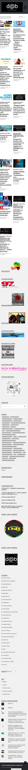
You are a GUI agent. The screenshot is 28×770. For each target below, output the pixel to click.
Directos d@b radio (7, 605)
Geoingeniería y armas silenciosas (10, 611)
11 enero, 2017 (16, 220)
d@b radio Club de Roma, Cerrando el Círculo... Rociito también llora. (12, 507)
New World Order (17, 452)
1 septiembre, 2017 (17, 79)
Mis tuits (3, 470)
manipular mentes (18, 448)
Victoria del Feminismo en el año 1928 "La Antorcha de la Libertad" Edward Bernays (19, 73)
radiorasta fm (12, 458)
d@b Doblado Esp (7, 584)
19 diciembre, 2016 (4, 253)
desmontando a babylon (14, 765)
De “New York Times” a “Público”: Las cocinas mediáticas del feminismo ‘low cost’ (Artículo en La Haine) (5, 38)
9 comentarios (17, 221)
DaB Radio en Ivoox (8, 485)
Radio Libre (16, 31)
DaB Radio (13, 426)
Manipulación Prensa (7, 448)
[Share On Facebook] (1, 193)
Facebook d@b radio (6, 476)
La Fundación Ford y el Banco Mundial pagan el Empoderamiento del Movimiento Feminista (6, 110)
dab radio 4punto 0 (7, 599)
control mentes (6, 422)
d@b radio (16, 204)
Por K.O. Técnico (6, 630)
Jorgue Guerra (6, 618)
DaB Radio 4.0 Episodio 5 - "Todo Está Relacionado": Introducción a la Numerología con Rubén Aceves (16, 734)
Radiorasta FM (4, 241)
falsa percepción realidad (19, 432)
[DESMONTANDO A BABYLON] (12, 11)
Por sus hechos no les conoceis (10, 633)
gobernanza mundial (7, 436)
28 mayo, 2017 (3, 217)
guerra (15, 436)
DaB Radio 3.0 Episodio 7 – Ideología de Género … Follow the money (6, 247)
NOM (24, 452)
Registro (5, 681)
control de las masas (7, 420)
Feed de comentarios (7, 691)
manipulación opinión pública (9, 446)
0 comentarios (4, 47)
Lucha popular (15, 438)
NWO (15, 454)
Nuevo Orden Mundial (7, 454)
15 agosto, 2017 (3, 140)
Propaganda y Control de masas (17, 456)
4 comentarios (5, 88)
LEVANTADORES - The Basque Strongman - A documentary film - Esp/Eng (15, 757)
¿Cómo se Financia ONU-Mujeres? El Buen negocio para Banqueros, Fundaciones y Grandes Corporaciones (6, 79)
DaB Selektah (6, 602)
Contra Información (7, 418)
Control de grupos (18, 418)
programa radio (21, 454)
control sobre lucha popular (18, 422)
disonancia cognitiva (20, 428)
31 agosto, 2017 (3, 118)
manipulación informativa (19, 442)
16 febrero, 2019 (3, 46)
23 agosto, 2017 (16, 116)
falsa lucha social (6, 432)
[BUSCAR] (25, 406)
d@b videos (5, 593)
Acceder (5, 684)
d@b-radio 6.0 (6, 596)
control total (5, 426)
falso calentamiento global (8, 434)
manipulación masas (7, 444)
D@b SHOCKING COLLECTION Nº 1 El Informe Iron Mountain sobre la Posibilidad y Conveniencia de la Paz (17, 721)
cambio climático (6, 577)
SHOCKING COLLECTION (9, 652)
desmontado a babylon (7, 428)
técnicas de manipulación (8, 460)
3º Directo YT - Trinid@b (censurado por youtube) (13, 489)
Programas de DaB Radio (8, 636)
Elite (3, 430)
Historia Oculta (22, 436)
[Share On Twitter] (1, 196)
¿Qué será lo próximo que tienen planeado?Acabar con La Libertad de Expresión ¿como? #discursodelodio (6, 180)
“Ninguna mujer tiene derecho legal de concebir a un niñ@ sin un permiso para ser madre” (19, 110)
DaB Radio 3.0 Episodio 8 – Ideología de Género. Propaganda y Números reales (18, 214)
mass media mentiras (7, 452)
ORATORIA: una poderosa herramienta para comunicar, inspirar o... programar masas (17, 740)
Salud (4, 649)
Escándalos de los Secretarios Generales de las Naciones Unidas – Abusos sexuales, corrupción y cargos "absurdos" (19, 42)
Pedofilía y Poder (7, 624)
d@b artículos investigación (17, 29)
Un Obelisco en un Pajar (8, 661)
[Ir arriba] (25, 762)
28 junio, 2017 (3, 188)
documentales (6, 608)
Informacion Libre (5, 28)
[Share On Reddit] (1, 204)
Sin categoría (6, 655)
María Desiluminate (6, 450)
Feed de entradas (7, 687)
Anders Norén (8, 767)
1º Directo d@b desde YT (8, 497)
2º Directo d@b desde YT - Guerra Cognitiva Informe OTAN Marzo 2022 (13, 493)
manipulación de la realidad (9, 440)
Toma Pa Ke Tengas (7, 658)
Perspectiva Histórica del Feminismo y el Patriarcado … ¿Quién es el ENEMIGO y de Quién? (18, 144)
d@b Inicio (10, 703)
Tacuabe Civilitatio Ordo (8, 500)
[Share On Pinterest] (1, 202)
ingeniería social (6, 438)
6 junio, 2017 (16, 182)
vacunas (5, 664)
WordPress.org (6, 694)
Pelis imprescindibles (7, 627)
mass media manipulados (18, 450)
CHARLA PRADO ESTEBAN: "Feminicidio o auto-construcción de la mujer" (18, 176)
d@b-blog (10, 707)
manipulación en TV (6, 442)
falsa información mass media (13, 430)
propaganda (5, 456)
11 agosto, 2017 (16, 152)
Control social (5, 424)
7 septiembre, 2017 (17, 51)
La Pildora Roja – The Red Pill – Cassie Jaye (6, 213)
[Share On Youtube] (1, 207)
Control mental (17, 420)
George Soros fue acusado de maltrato (6, 137)
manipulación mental (18, 444)
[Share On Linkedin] (1, 199)
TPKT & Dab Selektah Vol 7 (9, 503)
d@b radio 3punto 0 (7, 590)
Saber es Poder (4, 29)
